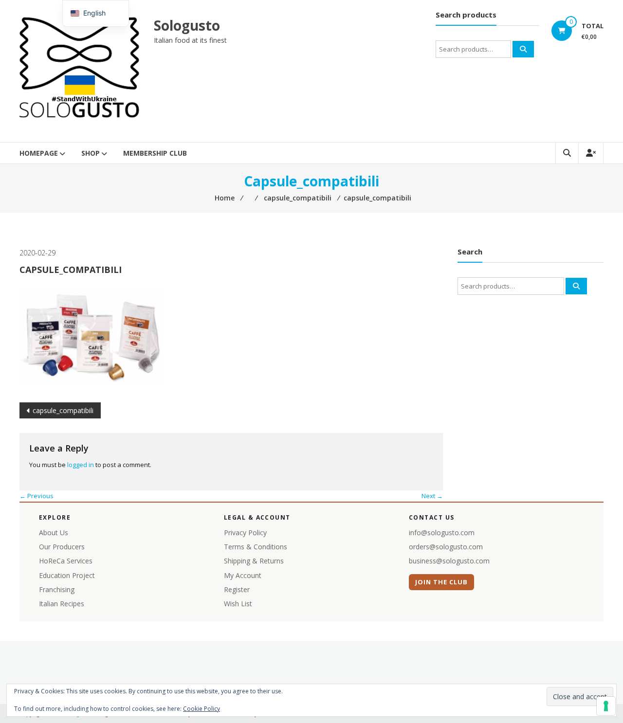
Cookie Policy (201, 709)
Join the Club (441, 582)
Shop (90, 153)
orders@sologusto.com (446, 546)
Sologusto (187, 25)
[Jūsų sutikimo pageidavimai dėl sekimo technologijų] (606, 706)
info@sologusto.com (442, 532)
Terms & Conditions (255, 546)
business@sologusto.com (449, 560)
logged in (80, 464)
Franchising (56, 589)
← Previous (36, 495)
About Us (53, 532)
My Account (242, 575)
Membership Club (155, 153)
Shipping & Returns (254, 560)
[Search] (523, 49)
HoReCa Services (65, 560)
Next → (432, 495)
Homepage (38, 153)
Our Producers (62, 546)
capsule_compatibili (63, 410)
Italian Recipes (61, 603)
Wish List (238, 603)
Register (237, 589)
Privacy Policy (245, 532)
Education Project (67, 575)
